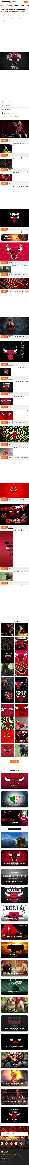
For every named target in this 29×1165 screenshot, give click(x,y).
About (2, 1154)
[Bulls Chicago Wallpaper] (21, 629)
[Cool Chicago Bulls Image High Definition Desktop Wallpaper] (7, 710)
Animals (16, 5)
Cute (21, 1137)
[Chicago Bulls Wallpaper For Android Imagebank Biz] (21, 683)
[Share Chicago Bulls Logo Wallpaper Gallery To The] (21, 710)
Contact (10, 1154)
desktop (9, 18)
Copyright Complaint (6, 1156)
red (14, 18)
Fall (12, 1139)
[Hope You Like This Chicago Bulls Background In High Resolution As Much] (21, 643)
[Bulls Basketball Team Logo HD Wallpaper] (21, 669)
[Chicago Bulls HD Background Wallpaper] (21, 656)
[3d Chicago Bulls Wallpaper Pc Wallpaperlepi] (21, 723)
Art (5, 5)
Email (18, 1154)
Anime (10, 5)
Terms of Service (9, 1158)
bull (18, 15)
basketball (24, 15)
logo (14, 15)
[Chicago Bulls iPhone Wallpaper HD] (7, 750)
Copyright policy (16, 1156)
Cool (18, 1137)
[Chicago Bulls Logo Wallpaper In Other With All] (21, 696)
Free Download (14, 116)
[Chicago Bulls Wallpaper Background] (7, 643)
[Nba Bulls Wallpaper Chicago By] (7, 736)
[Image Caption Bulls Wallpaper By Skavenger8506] (21, 736)
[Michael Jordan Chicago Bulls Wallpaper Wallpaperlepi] (7, 629)
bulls (3, 15)
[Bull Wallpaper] (7, 669)
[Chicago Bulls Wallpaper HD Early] (7, 656)
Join (26, 2)
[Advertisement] (14, 36)
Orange (9, 1139)
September (4, 1139)
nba (3, 20)
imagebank (20, 18)
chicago (8, 15)
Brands (23, 5)
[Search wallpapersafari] (2, 1134)
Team (6, 1154)
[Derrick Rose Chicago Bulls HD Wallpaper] (7, 683)
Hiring (14, 1154)
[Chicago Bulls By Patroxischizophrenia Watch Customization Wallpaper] (7, 723)
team (3, 18)
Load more (14, 761)
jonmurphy (6, 113)
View (3, 140)
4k (1, 5)
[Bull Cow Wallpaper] (21, 750)
